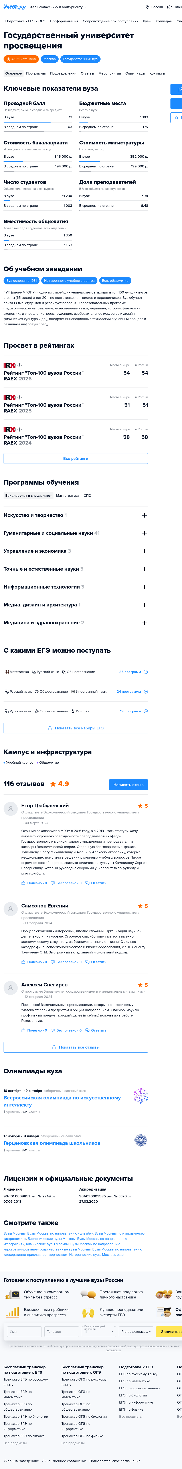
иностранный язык (91, 691)
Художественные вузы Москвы (65, 1249)
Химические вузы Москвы (47, 1244)
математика (19, 672)
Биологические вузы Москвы (51, 1239)
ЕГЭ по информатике (136, 1402)
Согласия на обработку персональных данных (136, 1346)
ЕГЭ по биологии (133, 1395)
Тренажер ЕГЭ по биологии (26, 1416)
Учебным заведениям (21, 1461)
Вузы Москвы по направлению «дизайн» (60, 1233)
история (82, 711)
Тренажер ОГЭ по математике (75, 1394)
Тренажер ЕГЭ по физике (24, 1436)
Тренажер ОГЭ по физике (82, 1436)
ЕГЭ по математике (134, 1381)
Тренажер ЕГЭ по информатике (18, 1426)
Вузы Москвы (15, 1233)
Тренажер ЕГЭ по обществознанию (18, 1407)
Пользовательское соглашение (114, 1461)
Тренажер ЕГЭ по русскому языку (26, 1382)
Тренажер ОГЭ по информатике (75, 1426)
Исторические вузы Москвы (92, 1254)
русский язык (48, 672)
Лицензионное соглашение (64, 1461)
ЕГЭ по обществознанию (139, 1388)
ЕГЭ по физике (131, 1409)
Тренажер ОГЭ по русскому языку (84, 1382)
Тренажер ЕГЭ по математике (18, 1394)
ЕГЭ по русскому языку (138, 1374)
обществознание (81, 672)
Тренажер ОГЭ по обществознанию (75, 1407)
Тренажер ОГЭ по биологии (84, 1416)
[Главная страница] (15, 7)
